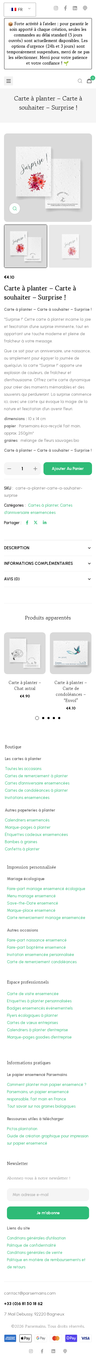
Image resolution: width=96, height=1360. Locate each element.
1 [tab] (37, 718)
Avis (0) (11, 579)
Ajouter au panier (68, 468)
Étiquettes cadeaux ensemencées (36, 834)
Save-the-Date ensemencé (32, 903)
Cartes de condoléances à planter (36, 790)
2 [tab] (43, 718)
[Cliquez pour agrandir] (14, 208)
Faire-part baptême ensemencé (36, 947)
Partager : (12, 522)
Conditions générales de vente (34, 1252)
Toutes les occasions (23, 768)
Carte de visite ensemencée (33, 993)
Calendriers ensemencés (27, 820)
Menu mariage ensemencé (31, 896)
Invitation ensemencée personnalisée (40, 954)
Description (16, 548)
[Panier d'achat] (89, 81)
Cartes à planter (43, 505)
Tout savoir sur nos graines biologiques (41, 1106)
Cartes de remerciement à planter (36, 776)
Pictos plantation (22, 1128)
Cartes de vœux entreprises (32, 1022)
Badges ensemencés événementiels (40, 1008)
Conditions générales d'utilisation (36, 1238)
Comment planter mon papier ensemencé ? (46, 1084)
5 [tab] (59, 718)
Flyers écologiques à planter (32, 1015)
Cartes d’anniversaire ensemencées (37, 783)
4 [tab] (54, 718)
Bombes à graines (21, 841)
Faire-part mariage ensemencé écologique (46, 888)
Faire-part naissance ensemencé (37, 940)
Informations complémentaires (38, 563)
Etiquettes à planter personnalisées (39, 1001)
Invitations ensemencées (27, 797)
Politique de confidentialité (31, 1245)
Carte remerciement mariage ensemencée (46, 917)
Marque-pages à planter (27, 827)
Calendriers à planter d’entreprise (37, 1030)
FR (20, 9)
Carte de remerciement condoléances (42, 961)
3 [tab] (48, 718)
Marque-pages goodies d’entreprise (39, 1037)
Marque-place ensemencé (31, 910)
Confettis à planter (22, 849)
